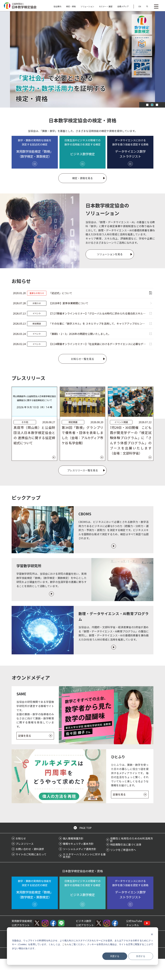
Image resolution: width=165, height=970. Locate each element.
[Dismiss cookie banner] (152, 934)
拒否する (140, 956)
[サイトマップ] (156, 6)
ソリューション (87, 6)
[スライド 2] (152, 105)
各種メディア (123, 6)
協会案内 (57, 6)
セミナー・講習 (105, 6)
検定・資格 (71, 6)
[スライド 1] (147, 105)
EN (140, 6)
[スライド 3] (157, 105)
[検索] (147, 6)
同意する (114, 956)
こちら (65, 944)
